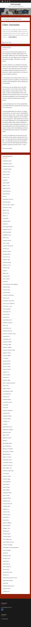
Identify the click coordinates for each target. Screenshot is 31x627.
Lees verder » (13, 37)
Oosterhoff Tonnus (7, 462)
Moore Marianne (7, 446)
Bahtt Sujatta (6, 182)
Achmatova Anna (7, 161)
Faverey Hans (6, 289)
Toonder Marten (7, 536)
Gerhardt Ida (6, 314)
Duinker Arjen (6, 267)
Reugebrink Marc (7, 492)
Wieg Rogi (5, 583)
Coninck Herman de (8, 246)
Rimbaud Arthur (7, 498)
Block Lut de (6, 213)
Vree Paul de (6, 569)
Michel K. (5, 440)
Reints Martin (6, 490)
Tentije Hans (6, 531)
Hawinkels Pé (6, 336)
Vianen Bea (6, 561)
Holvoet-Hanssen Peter (9, 350)
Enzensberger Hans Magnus (10, 284)
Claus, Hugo (6, 243)
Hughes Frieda (6, 353)
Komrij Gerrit (6, 396)
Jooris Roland (6, 374)
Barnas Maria (6, 193)
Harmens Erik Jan (7, 331)
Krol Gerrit (5, 407)
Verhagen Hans (7, 555)
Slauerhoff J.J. (6, 517)
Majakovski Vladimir (8, 429)
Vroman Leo (6, 575)
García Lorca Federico (8, 303)
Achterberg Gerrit (7, 163)
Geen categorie (7, 309)
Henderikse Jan (7, 339)
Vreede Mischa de (7, 572)
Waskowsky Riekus (8, 580)
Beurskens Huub (7, 207)
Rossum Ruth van (7, 503)
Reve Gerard (6, 495)
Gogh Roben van (7, 320)
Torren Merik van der (8, 542)
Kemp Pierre (6, 377)
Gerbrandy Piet (7, 311)
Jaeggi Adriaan (6, 363)
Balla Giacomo (6, 188)
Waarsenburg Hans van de (10, 577)
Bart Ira (5, 196)
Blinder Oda (6, 210)
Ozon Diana (6, 473)
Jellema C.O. (6, 372)
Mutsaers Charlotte (8, 448)
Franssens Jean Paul (8, 300)
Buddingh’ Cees (7, 235)
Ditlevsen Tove (6, 265)
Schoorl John (6, 512)
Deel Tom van (6, 257)
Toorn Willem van (7, 539)
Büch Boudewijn (7, 232)
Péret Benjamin (7, 481)
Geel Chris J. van (7, 306)
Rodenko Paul (6, 501)
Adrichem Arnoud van (8, 166)
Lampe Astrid (6, 413)
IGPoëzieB (16, 4)
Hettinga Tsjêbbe (7, 347)
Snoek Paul (6, 520)
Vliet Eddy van (6, 564)
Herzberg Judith (7, 344)
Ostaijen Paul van (7, 465)
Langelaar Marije (7, 416)
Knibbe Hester (6, 388)
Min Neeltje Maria (7, 443)
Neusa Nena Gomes (8, 451)
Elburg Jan (5, 273)
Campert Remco (7, 240)
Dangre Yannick (7, 251)
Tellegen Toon (6, 528)
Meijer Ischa (6, 435)
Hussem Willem (7, 355)
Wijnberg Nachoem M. (8, 586)
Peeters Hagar (6, 479)
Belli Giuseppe (6, 202)
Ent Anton (5, 281)
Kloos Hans (6, 385)
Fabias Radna (6, 287)
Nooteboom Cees (7, 459)
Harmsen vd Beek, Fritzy (9, 333)
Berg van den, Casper (8, 204)
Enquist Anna (6, 276)
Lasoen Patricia (7, 418)
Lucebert (5, 424)
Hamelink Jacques (7, 322)
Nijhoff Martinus (7, 454)
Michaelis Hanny (7, 438)
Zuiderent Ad (6, 591)
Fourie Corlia (6, 298)
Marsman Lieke (7, 432)
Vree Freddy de (7, 566)
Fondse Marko (6, 292)
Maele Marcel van (7, 427)
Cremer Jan (6, 248)
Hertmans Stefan (7, 342)
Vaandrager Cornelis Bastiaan (11, 547)
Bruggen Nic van (7, 229)
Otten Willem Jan (7, 468)
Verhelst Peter (6, 558)
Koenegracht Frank (8, 391)
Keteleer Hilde (6, 380)
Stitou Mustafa (6, 525)
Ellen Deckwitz (11, 24)
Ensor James (6, 278)
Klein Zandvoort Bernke (9, 383)
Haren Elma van (7, 328)
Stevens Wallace (7, 523)
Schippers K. (6, 509)
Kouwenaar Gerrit (7, 402)
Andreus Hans (6, 172)
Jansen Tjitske (6, 366)
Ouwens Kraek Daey (8, 470)
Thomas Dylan (6, 533)
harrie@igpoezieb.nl (6, 607)
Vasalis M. (5, 553)
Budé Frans (6, 237)
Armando (5, 180)
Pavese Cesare (7, 476)
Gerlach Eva (6, 317)
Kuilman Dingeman (7, 410)
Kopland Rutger (7, 399)
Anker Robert (6, 174)
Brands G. (5, 224)
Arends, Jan (6, 177)
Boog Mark (5, 218)
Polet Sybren (6, 484)
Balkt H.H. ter (6, 185)
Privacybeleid (4, 619)
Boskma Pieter (6, 221)
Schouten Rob (6, 514)
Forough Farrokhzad (8, 295)
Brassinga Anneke (7, 226)
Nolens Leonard (7, 457)
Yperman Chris (6, 588)
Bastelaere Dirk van (8, 199)
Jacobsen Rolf (6, 361)
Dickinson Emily (7, 262)
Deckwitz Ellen (8, 42)
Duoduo (5, 270)
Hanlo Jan (5, 325)
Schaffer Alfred (6, 506)
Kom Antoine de (7, 394)
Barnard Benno (7, 191)
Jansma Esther (7, 369)
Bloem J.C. (5, 215)
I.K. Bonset (6, 358)
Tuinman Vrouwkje (7, 544)
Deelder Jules (6, 259)
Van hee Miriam (7, 550)
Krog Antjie (5, 405)
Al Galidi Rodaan (7, 169)
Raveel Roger (6, 487)
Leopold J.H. (6, 421)
